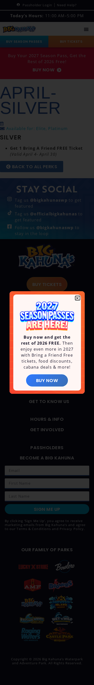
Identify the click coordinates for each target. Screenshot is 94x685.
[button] (77, 298)
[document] (47, 342)
